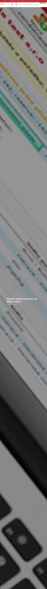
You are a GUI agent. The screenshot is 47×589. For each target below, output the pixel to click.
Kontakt (36, 4)
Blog (24, 4)
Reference (31, 4)
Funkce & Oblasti (16, 4)
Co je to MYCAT (12, 4)
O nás (27, 4)
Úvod (8, 4)
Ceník (20, 4)
